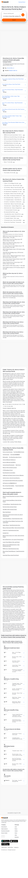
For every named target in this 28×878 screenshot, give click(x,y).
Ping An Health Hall (19, 485)
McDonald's (5, 457)
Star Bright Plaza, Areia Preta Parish (11, 555)
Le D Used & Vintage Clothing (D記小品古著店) (13, 480)
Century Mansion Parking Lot (9, 459)
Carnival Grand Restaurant (8, 465)
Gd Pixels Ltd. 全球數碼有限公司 (10, 483)
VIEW (24, 135)
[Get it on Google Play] (5, 841)
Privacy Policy (10, 847)
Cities (16, 835)
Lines (16, 826)
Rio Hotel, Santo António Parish (10, 506)
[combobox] (14, 14)
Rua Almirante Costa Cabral (9, 472)
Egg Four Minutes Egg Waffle (9, 462)
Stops (16, 832)
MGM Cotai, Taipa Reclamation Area (11, 548)
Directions (17, 837)
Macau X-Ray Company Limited (10, 467)
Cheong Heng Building (7, 488)
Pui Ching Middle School (19, 452)
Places (16, 828)
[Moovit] (5, 2)
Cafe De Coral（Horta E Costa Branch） (11, 478)
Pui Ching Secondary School (15, 457)
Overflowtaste (6, 454)
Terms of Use (4, 847)
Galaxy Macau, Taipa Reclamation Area (11, 525)
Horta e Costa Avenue (7, 452)
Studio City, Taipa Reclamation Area (11, 530)
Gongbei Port (5, 533)
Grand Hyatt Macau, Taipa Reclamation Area (12, 518)
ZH (3, 836)
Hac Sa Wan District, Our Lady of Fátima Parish (13, 539)
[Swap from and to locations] (22, 14)
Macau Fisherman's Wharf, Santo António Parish (13, 527)
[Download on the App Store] (14, 841)
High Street (18, 465)
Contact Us (16, 847)
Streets (16, 830)
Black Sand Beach (7, 512)
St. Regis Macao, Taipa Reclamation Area (12, 504)
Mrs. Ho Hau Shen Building (8, 485)
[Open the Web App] (5, 844)
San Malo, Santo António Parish (10, 509)
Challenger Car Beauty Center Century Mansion (13, 475)
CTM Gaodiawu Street (8, 470)
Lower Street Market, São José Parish (11, 542)
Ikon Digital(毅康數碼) (15, 454)
